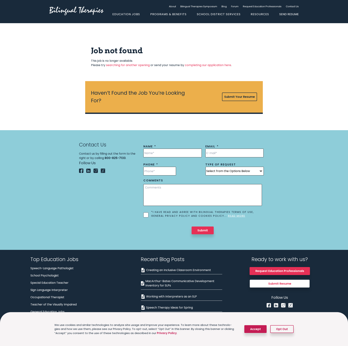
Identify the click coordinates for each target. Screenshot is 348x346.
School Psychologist (44, 275)
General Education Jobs (47, 312)
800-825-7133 (115, 158)
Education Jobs (126, 14)
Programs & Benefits (168, 14)
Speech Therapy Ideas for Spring (169, 307)
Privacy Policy (167, 333)
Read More (236, 216)
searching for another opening (128, 65)
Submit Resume (279, 284)
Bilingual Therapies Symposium (198, 6)
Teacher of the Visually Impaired (53, 304)
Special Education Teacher (49, 283)
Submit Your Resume (239, 97)
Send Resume (289, 14)
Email (212, 146)
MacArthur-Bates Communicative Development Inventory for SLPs (179, 283)
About (172, 6)
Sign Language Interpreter (49, 290)
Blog (224, 6)
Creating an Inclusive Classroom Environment (178, 270)
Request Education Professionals (262, 6)
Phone (150, 165)
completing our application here (208, 65)
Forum (235, 6)
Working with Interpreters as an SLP (171, 296)
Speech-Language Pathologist (52, 268)
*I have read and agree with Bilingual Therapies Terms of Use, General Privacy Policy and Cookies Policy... (202, 214)
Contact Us (292, 6)
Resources (260, 14)
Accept (255, 329)
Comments (153, 181)
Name (149, 146)
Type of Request (220, 165)
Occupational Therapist (47, 297)
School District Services (219, 14)
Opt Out (282, 329)
